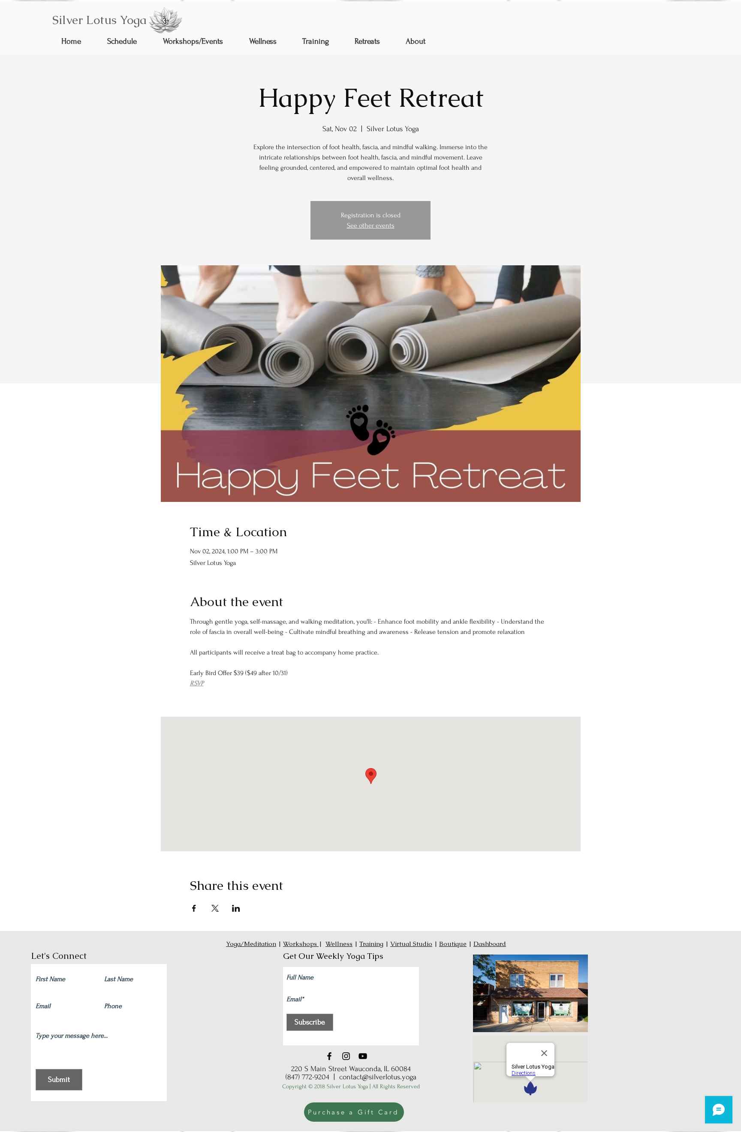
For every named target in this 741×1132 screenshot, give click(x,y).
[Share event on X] (215, 908)
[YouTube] (363, 1056)
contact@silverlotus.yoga (377, 1077)
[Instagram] (346, 1056)
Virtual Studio (411, 944)
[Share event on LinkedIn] (236, 908)
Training (371, 944)
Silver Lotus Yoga (99, 19)
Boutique (453, 944)
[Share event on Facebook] (194, 908)
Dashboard (489, 944)
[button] (269, 41)
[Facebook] (329, 1056)
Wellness (338, 944)
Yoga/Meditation (251, 944)
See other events (371, 225)
